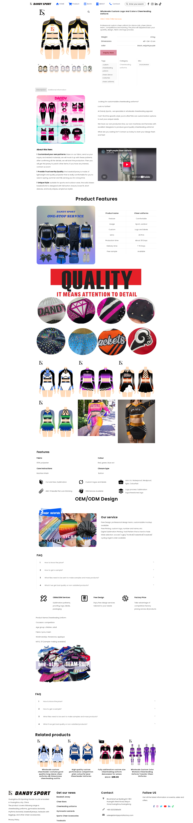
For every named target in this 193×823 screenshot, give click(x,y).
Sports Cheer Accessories (68, 816)
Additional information (57, 90)
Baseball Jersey (63, 797)
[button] (89, 12)
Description (41, 90)
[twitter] (161, 806)
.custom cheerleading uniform (107, 68)
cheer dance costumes (107, 76)
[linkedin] (156, 4)
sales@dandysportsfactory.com (120, 815)
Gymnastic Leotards (66, 811)
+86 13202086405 (114, 810)
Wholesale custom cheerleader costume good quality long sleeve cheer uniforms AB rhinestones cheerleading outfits (50, 773)
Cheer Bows (62, 801)
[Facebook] (148, 4)
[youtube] (165, 806)
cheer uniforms (108, 82)
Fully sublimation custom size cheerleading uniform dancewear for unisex (112, 771)
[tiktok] (160, 4)
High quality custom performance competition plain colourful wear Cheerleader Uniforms (81, 772)
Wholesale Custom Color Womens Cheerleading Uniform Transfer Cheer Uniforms (142, 772)
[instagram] (152, 4)
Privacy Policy (13, 819)
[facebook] (154, 806)
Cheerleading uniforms (67, 806)
